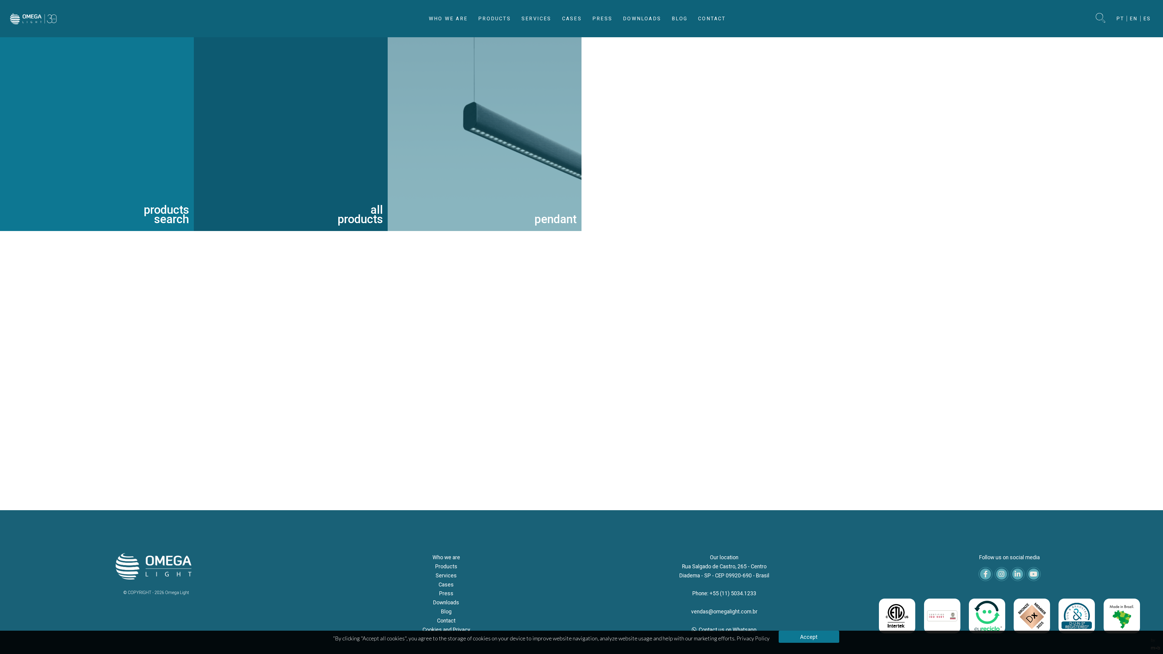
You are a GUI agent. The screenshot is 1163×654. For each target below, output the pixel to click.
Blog (446, 612)
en (1134, 18)
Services (446, 576)
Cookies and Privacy (446, 630)
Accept (808, 637)
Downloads (446, 603)
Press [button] (602, 18)
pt (1120, 18)
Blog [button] (680, 18)
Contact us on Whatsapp (727, 630)
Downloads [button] (642, 18)
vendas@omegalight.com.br (724, 612)
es (1147, 18)
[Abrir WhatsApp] (1148, 638)
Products (446, 566)
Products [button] (494, 18)
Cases (446, 585)
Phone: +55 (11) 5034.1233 (724, 593)
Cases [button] (572, 18)
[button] (1101, 19)
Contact (446, 621)
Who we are (446, 557)
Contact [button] (712, 18)
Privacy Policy (753, 638)
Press (446, 593)
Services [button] (537, 18)
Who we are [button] (448, 18)
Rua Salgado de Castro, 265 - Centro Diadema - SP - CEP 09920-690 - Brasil (724, 571)
